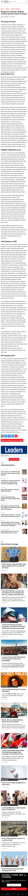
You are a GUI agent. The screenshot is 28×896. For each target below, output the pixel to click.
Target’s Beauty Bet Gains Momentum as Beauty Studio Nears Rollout (10, 498)
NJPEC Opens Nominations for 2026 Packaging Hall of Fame (12, 869)
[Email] (2, 436)
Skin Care (3, 512)
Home (2, 9)
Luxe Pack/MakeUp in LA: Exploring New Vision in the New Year (14, 808)
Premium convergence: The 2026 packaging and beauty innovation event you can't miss (13, 813)
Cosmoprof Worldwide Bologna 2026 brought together (13, 665)
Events (7, 9)
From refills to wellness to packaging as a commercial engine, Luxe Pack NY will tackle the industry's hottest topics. (14, 632)
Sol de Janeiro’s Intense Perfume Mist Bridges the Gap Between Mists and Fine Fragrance (11, 507)
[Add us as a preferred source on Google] (16, 436)
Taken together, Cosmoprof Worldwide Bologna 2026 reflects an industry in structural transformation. (13, 758)
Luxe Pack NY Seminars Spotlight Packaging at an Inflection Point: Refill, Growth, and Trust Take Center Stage (13, 626)
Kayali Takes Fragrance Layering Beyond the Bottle (10, 490)
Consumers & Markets (5, 529)
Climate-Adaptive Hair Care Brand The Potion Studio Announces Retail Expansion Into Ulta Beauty (11, 524)
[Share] (5, 436)
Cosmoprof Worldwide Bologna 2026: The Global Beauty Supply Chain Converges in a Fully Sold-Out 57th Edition (13, 752)
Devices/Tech (5, 779)
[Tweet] (12, 436)
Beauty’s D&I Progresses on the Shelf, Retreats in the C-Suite (9, 532)
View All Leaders (14, 459)
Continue (14, 889)
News (3, 654)
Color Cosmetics (4, 469)
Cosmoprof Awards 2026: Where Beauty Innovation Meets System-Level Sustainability (13, 658)
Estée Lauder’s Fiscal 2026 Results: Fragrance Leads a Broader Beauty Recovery (10, 473)
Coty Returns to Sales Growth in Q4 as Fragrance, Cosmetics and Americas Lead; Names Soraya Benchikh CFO (10, 482)
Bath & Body (3, 487)
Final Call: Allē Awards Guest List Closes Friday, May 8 (14, 690)
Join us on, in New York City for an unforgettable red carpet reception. (13, 695)
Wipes (3, 866)
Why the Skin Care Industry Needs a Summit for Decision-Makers (12, 720)
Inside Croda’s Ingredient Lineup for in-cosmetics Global (13, 839)
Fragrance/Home (4, 478)
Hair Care (3, 520)
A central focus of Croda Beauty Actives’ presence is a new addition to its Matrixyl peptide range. (13, 844)
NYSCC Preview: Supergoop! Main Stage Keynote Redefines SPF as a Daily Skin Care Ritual (14, 565)
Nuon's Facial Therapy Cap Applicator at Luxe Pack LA (14, 783)
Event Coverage (15, 9)
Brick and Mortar (4, 495)
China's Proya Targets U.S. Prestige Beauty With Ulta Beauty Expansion (11, 515)
